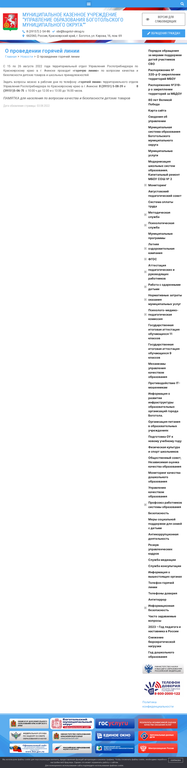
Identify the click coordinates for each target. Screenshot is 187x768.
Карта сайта (157, 110)
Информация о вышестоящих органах (165, 574)
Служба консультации (164, 566)
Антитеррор (157, 599)
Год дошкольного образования (161, 654)
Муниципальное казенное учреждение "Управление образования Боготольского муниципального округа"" (72, 20)
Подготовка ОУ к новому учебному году (165, 439)
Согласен (176, 760)
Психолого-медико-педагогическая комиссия (163, 314)
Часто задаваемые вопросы (162, 618)
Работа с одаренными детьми (164, 287)
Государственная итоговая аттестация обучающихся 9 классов (164, 351)
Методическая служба (159, 215)
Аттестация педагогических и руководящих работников (161, 271)
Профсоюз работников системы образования (165, 505)
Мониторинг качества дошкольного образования (164, 477)
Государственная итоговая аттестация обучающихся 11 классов (164, 331)
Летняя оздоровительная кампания (161, 248)
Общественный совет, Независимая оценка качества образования (164, 462)
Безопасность (158, 513)
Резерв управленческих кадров (160, 549)
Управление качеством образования (157, 492)
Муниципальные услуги (160, 153)
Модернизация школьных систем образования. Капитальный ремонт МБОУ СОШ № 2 (164, 170)
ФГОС (152, 259)
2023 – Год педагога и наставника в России (164, 629)
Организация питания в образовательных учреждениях (164, 426)
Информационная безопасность (161, 608)
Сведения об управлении (157, 119)
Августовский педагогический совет (165, 193)
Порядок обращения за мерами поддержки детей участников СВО (165, 57)
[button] (89, 4)
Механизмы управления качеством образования (157, 370)
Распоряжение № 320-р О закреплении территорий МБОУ (164, 74)
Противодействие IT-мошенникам (164, 385)
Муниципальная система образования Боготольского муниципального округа (164, 135)
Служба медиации (162, 560)
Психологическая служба (161, 225)
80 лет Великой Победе (160, 102)
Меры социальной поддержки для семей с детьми (165, 523)
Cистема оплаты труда (160, 204)
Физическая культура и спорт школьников (164, 449)
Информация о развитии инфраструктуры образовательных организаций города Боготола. (163, 404)
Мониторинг (157, 185)
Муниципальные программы (160, 236)
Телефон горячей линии (161, 585)
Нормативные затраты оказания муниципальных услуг (165, 299)
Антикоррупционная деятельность (163, 536)
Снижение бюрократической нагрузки (161, 642)
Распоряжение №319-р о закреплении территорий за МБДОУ (165, 89)
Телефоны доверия (162, 593)
